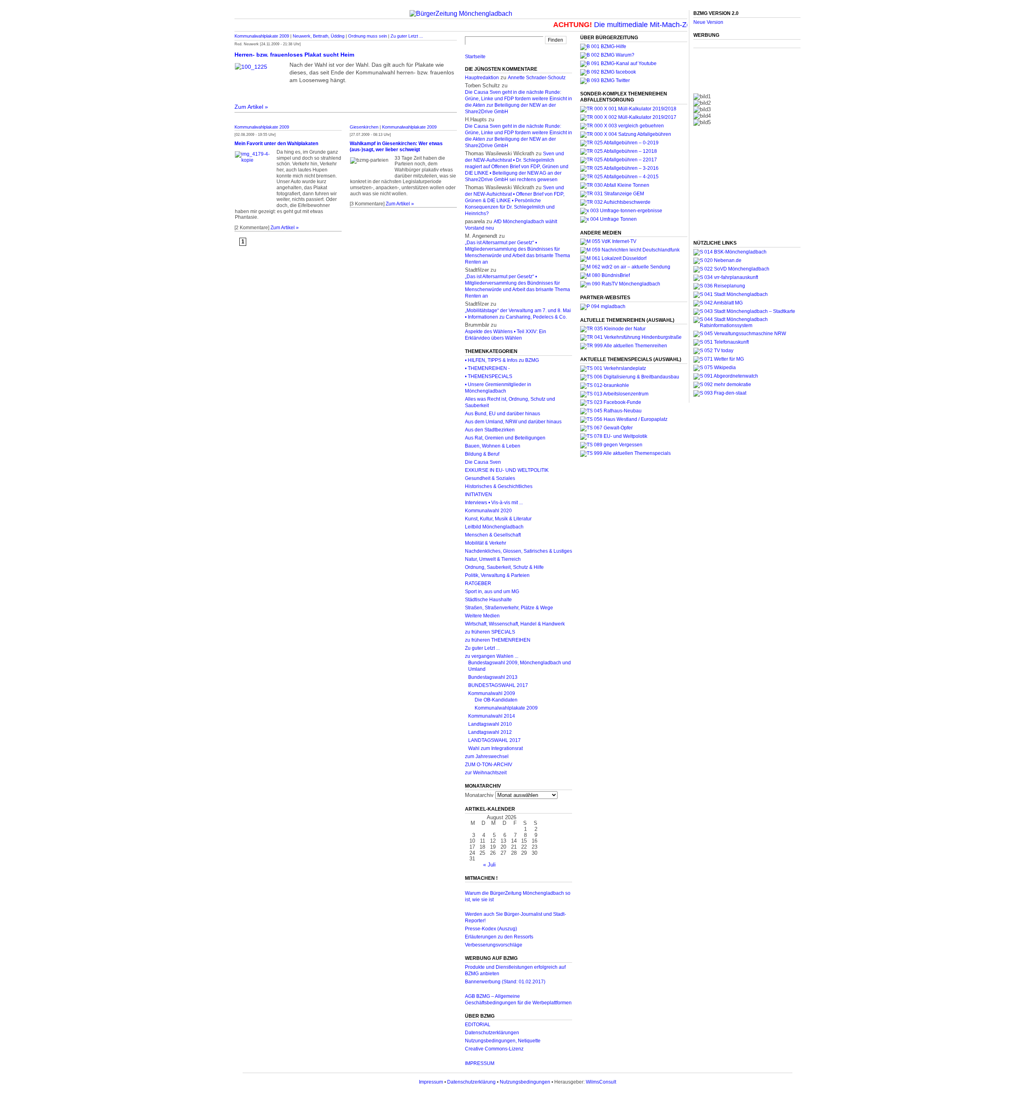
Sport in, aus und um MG (492, 591)
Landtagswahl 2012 (490, 732)
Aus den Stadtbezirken (490, 429)
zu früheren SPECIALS (490, 632)
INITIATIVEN (478, 494)
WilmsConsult (601, 1082)
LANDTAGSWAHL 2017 (494, 740)
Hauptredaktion (482, 77)
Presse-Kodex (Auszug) (491, 928)
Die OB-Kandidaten (496, 699)
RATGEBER (478, 583)
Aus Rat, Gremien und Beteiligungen (505, 437)
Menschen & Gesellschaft (493, 534)
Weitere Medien (482, 615)
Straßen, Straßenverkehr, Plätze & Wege (509, 607)
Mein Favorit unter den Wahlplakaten (276, 143)
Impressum (431, 1082)
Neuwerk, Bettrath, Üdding (318, 36)
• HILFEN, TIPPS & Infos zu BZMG (502, 360)
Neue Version (708, 22)
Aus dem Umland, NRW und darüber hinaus (513, 421)
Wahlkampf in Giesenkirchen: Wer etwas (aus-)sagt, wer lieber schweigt (396, 146)
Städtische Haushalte (488, 599)
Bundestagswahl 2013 (493, 677)
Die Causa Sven (483, 462)
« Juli (489, 865)
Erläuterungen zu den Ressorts (499, 936)
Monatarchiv (479, 795)
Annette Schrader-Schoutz (537, 77)
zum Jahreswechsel (487, 756)
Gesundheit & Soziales (490, 478)
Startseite (475, 56)
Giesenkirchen (364, 127)
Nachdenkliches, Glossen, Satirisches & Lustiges (518, 551)
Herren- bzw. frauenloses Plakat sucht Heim (294, 54)
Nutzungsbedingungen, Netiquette (503, 1040)
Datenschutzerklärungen (492, 1032)
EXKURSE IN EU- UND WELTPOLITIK (507, 470)
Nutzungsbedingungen (525, 1082)
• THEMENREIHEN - (487, 368)
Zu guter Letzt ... (407, 36)
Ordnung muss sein (367, 36)
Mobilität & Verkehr (485, 543)
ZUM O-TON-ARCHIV (488, 764)
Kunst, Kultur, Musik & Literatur (498, 518)
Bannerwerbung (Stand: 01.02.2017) (505, 981)
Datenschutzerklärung (471, 1082)
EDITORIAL (477, 1024)
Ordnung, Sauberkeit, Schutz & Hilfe (504, 567)
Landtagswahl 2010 (490, 724)
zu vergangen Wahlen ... (491, 656)
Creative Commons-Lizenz (494, 1048)
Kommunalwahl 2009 (491, 693)
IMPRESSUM (479, 1063)
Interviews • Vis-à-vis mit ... (494, 502)
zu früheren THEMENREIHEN (497, 640)
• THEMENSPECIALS (488, 376)
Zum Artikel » (251, 107)
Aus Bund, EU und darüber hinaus (502, 413)
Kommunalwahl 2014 (491, 716)
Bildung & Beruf (482, 454)
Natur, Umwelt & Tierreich (493, 559)
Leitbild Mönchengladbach (494, 526)
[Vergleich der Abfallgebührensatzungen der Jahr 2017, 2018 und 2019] (622, 125)
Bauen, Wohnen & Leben (492, 446)
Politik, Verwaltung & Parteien (497, 575)
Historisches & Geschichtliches (498, 486)
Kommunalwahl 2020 (488, 510)
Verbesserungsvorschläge (493, 944)
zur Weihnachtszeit (486, 772)
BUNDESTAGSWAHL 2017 (498, 685)
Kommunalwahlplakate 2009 (261, 36)
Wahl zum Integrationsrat (495, 748)
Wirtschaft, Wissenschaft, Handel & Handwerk (515, 623)
